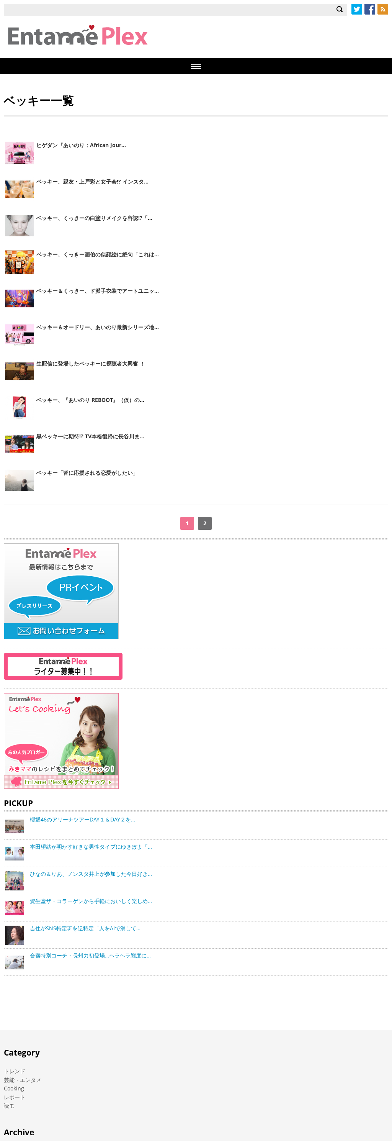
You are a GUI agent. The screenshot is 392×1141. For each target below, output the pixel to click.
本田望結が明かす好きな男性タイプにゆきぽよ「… (91, 846)
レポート (14, 1097)
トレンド (14, 1071)
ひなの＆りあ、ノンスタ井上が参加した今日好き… (91, 873)
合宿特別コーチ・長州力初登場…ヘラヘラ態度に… (90, 955)
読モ (9, 1105)
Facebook (369, 9)
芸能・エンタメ (22, 1080)
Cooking (14, 1088)
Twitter (356, 9)
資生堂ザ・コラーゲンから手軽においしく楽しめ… (91, 901)
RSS (382, 9)
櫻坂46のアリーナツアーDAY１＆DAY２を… (82, 819)
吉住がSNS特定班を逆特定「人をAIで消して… (85, 928)
